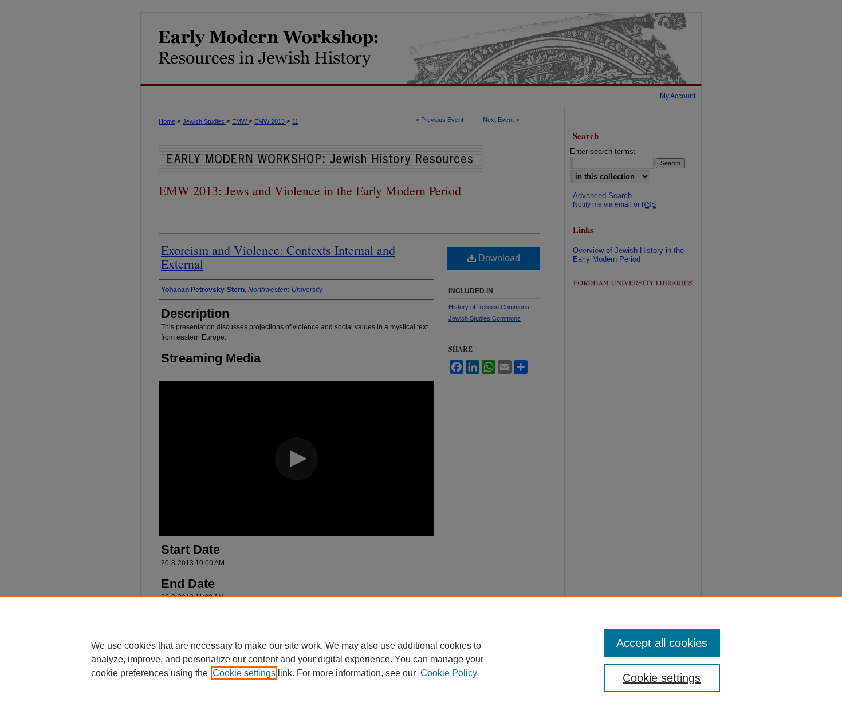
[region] (421, 659)
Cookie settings (244, 673)
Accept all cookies (661, 643)
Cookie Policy (448, 673)
